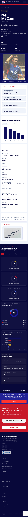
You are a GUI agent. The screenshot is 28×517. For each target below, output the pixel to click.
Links (3, 506)
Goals (4, 124)
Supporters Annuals (7, 468)
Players (4, 496)
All (2, 253)
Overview (4, 81)
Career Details (19, 81)
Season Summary (6, 481)
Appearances (11, 124)
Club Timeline (5, 484)
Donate (14, 401)
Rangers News (5, 463)
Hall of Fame (5, 486)
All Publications (5, 461)
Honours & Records (6, 488)
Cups (18, 253)
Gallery (25, 81)
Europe (13, 253)
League (7, 253)
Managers (4, 499)
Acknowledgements (6, 504)
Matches (4, 479)
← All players (5, 7)
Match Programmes (7, 466)
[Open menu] (24, 2)
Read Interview (14, 427)
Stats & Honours (11, 81)
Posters (4, 471)
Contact (4, 501)
